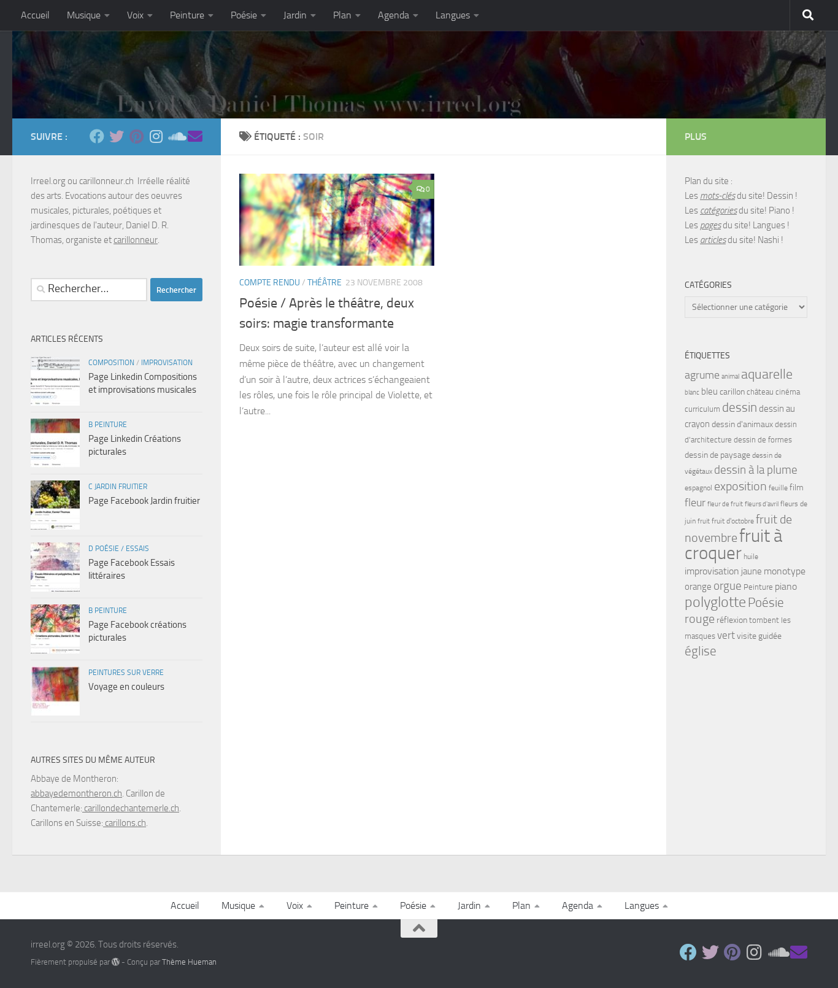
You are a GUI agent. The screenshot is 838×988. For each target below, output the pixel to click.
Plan (342, 15)
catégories (718, 210)
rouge (700, 618)
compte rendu (269, 282)
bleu (709, 391)
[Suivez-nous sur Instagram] (155, 136)
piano (786, 586)
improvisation (167, 362)
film (797, 487)
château (760, 391)
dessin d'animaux (742, 424)
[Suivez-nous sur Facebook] (97, 136)
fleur (695, 502)
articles (713, 239)
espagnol (698, 488)
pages (710, 225)
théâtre (324, 282)
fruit (704, 521)
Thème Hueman (189, 962)
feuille (778, 488)
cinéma (787, 391)
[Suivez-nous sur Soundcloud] (175, 136)
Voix (135, 15)
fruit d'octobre (733, 521)
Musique (84, 15)
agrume (702, 375)
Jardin (295, 15)
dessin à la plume (756, 470)
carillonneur (135, 239)
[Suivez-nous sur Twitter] (116, 136)
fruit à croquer (733, 544)
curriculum (702, 409)
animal (730, 376)
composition (111, 362)
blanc (692, 392)
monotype (784, 571)
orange (698, 586)
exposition (740, 486)
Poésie (244, 15)
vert (726, 635)
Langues (453, 15)
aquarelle (767, 374)
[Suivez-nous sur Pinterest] (136, 136)
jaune (751, 571)
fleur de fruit (725, 504)
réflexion (732, 620)
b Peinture (107, 424)
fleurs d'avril (761, 504)
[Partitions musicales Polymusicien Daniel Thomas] (195, 136)
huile (751, 556)
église (701, 651)
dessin (739, 407)
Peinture (187, 15)
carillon (732, 392)
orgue (727, 586)
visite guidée (759, 636)
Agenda (393, 15)
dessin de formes (763, 439)
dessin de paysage (717, 455)
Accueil (35, 15)
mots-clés (717, 195)
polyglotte (715, 602)
